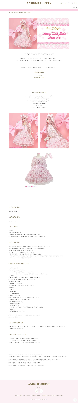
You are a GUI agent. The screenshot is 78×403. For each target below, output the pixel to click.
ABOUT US (34, 395)
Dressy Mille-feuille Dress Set (39, 92)
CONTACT (28, 395)
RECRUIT (39, 395)
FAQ (24, 395)
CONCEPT (65, 7)
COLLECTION (46, 7)
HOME (10, 12)
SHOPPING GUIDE (18, 395)
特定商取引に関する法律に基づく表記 (48, 395)
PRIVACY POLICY (59, 395)
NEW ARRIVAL (38, 7)
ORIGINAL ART (30, 7)
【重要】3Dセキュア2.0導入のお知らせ (39, 9)
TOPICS (53, 7)
